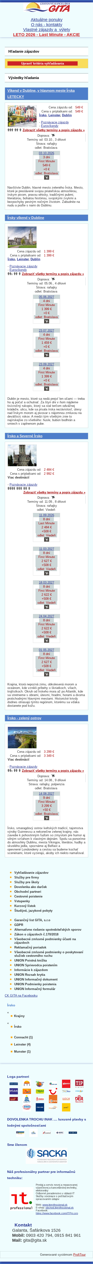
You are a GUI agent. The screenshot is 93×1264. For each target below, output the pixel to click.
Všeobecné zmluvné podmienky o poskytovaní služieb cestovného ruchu (48, 953)
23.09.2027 (46, 364)
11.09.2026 (46, 515)
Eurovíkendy (49, 126)
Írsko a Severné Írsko (24, 436)
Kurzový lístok (25, 906)
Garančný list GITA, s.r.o (32, 920)
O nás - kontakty (46, 24)
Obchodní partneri (27, 891)
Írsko (42, 115)
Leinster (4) (22, 1044)
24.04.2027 (46, 616)
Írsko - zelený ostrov (24, 718)
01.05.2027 (46, 650)
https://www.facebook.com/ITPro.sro (57, 1213)
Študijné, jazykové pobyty (33, 910)
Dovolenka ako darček (30, 887)
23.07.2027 (46, 330)
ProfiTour (79, 1254)
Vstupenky (22, 901)
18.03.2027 (46, 582)
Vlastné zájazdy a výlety (46, 29)
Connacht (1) (23, 1037)
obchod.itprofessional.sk (60, 1207)
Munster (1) (22, 1051)
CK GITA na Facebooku (21, 995)
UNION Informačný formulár (34, 989)
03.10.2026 (46, 153)
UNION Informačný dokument (35, 979)
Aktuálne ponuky (46, 19)
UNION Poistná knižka (30, 960)
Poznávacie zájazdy (55, 122)
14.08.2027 (46, 793)
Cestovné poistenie (28, 896)
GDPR (18, 925)
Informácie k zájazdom (31, 970)
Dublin (67, 115)
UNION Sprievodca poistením (35, 965)
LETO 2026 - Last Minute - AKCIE (46, 34)
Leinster (54, 115)
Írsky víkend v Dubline (25, 218)
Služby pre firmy (26, 877)
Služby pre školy (26, 882)
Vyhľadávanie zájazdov (31, 872)
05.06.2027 (46, 297)
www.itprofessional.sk (54, 1204)
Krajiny (19, 1016)
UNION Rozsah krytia (29, 974)
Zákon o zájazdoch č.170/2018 (36, 934)
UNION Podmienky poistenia (35, 984)
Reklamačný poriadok (30, 947)
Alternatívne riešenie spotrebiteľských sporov (47, 929)
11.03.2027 (46, 549)
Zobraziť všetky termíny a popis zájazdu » (54, 130)
